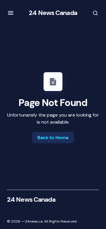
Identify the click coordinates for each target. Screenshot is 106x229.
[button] (10, 12)
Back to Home (52, 137)
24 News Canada (53, 13)
